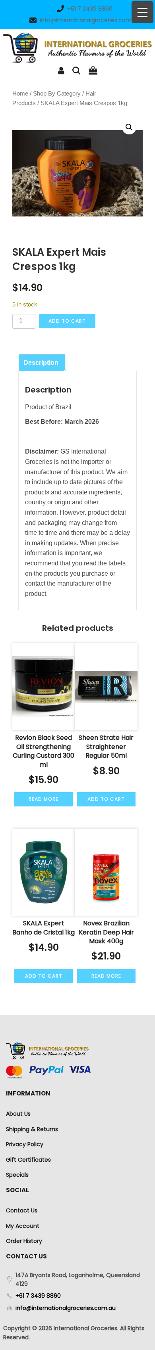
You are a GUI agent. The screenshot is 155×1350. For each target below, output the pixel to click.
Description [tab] (40, 362)
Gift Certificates (28, 1160)
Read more (43, 799)
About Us (18, 1114)
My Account (22, 1226)
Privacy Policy (24, 1144)
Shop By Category (57, 93)
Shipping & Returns (32, 1129)
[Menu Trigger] (142, 12)
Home (20, 93)
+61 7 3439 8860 (89, 9)
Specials (17, 1175)
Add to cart (67, 321)
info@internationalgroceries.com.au (90, 20)
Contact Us (21, 1210)
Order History (24, 1241)
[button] (129, 127)
